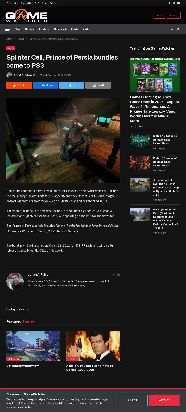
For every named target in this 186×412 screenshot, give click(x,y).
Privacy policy (24, 406)
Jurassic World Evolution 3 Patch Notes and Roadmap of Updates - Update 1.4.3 (166, 187)
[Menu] (7, 29)
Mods (74, 29)
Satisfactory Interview (22, 365)
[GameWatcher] (26, 15)
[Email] (114, 274)
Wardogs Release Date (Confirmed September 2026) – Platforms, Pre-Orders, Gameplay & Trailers (165, 218)
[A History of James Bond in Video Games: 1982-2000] (93, 346)
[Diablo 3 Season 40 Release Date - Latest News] (140, 163)
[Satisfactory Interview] (33, 346)
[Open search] (179, 29)
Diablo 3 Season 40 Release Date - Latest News (165, 162)
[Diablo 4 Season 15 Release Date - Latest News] (140, 141)
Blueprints (60, 29)
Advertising (12, 3)
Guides (86, 29)
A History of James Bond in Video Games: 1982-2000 (89, 367)
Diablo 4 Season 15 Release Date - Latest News (165, 140)
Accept (164, 400)
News (18, 29)
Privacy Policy (49, 3)
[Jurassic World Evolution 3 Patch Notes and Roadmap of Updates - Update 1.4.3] (140, 185)
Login (173, 15)
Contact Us (26, 3)
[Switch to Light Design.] (172, 29)
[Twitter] (118, 274)
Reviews (30, 29)
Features (45, 29)
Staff (37, 3)
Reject (133, 400)
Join (159, 15)
